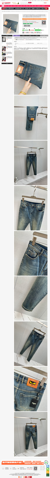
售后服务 (30, 35)
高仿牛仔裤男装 (8, 11)
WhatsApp (38, 0)
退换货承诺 (43, 467)
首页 (2, 11)
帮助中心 (42, 0)
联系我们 (41, 467)
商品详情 (17, 35)
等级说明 (37, 35)
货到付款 (41, 468)
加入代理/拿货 (43, 468)
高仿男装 (5, 11)
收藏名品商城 (3, 0)
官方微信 (35, 0)
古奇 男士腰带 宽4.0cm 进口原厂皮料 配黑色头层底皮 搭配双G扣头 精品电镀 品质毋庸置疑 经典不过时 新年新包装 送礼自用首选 (9, 47)
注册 (30, 0)
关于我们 (41, 466)
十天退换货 (43, 466)
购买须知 (23, 35)
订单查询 (32, 0)
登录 (28, 0)
